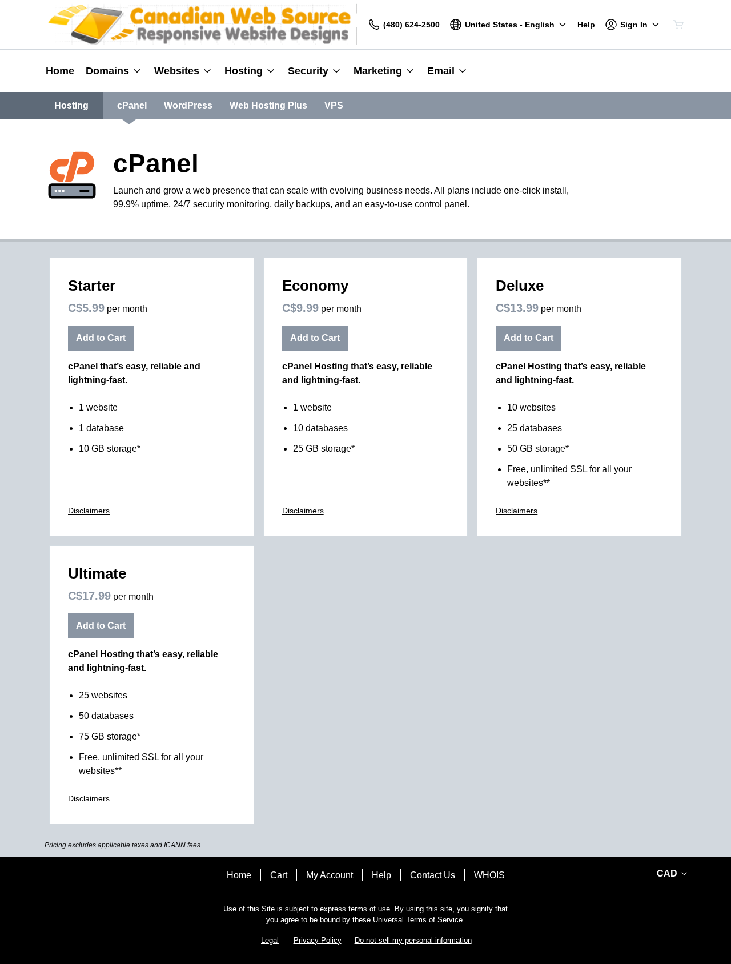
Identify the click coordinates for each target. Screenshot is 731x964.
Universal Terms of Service (418, 919)
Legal (270, 940)
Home (239, 875)
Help (381, 875)
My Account (329, 875)
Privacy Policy (318, 940)
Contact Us (432, 875)
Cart (278, 875)
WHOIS (489, 875)
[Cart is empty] (678, 24)
